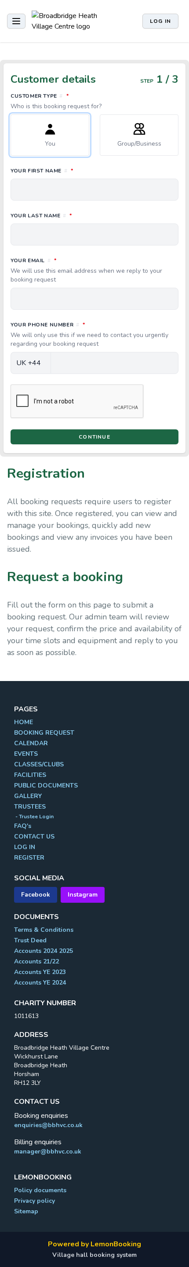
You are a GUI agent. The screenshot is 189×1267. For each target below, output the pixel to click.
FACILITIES (30, 775)
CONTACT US (34, 836)
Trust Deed (30, 940)
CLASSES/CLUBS (39, 764)
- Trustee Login (34, 816)
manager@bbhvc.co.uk (47, 1151)
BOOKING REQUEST (44, 733)
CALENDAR (31, 743)
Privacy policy (34, 1201)
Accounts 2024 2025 (43, 951)
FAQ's (22, 826)
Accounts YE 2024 (40, 982)
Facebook (35, 894)
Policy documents (40, 1190)
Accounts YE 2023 (40, 972)
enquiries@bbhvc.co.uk (48, 1125)
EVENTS (26, 754)
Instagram (83, 894)
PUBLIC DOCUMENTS (46, 785)
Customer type (79, 101)
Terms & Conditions (43, 930)
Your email (86, 270)
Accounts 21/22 (36, 961)
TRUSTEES (30, 806)
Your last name (80, 215)
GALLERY (28, 796)
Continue (94, 436)
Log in (160, 21)
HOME (23, 722)
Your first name (81, 170)
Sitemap (26, 1211)
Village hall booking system (94, 1255)
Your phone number (89, 334)
